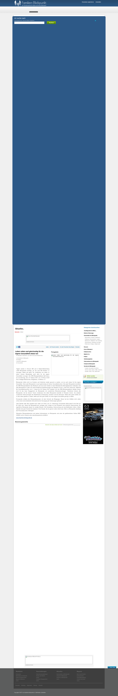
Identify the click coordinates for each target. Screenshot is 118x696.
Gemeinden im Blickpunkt (22, 358)
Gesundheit (20, 362)
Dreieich (93, 337)
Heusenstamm (92, 339)
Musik (93, 369)
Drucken (78, 347)
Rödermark (87, 343)
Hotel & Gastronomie (21, 677)
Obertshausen (88, 342)
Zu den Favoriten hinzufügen (67, 347)
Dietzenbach (87, 337)
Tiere (93, 371)
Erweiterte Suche (100, 20)
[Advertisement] (93, 473)
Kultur (90, 369)
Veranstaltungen (41, 671)
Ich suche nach (24, 19)
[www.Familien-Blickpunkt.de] (33, 6)
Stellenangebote (88, 359)
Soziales (87, 371)
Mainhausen (87, 340)
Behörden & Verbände (21, 675)
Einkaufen (18, 674)
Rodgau (19, 359)
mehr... (17, 680)
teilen (47, 347)
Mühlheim (93, 340)
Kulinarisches (87, 351)
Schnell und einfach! (92, 377)
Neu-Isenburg (99, 340)
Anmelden (98, 2)
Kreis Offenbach (88, 349)
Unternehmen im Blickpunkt (91, 361)
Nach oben (112, 667)
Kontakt (40, 685)
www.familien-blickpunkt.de (24, 418)
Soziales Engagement (41, 679)
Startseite (17, 332)
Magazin (79, 671)
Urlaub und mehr (81, 679)
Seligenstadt (97, 343)
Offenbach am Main (96, 342)
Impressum (29, 685)
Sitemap (35, 685)
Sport (90, 371)
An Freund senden (54, 347)
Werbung (23, 685)
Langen (98, 339)
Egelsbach (97, 337)
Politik (96, 369)
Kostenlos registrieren (88, 2)
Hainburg (87, 339)
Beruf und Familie (81, 674)
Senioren (100, 369)
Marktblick (19, 671)
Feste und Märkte (40, 675)
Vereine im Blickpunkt (21, 361)
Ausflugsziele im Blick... (90, 330)
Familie (86, 368)
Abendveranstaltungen (42, 674)
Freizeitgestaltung (81, 677)
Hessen (86, 347)
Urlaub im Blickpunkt (89, 363)
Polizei (85, 356)
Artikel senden (91, 376)
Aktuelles (59, 671)
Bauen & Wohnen (20, 679)
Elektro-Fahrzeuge (89, 333)
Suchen (51, 22)
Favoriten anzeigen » (90, 382)
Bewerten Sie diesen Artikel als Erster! (53, 424)
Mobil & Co (87, 354)
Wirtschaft (97, 371)
